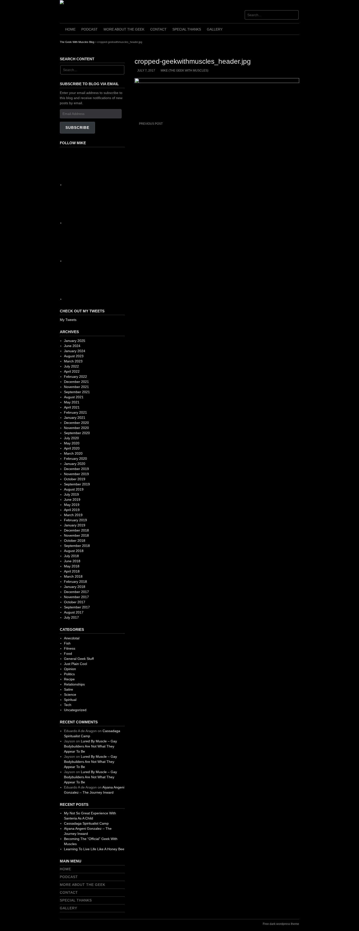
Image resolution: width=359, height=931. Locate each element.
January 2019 (74, 525)
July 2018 (71, 556)
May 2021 (71, 402)
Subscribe (77, 127)
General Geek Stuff (79, 659)
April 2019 (72, 510)
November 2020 (76, 428)
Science (70, 694)
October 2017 (74, 602)
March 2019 (73, 515)
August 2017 (74, 612)
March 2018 (73, 576)
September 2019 (77, 484)
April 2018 (72, 571)
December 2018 (76, 530)
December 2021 (76, 382)
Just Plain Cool (75, 664)
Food (68, 653)
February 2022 (75, 377)
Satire (68, 689)
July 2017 (71, 617)
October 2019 (74, 479)
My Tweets (68, 320)
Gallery (214, 29)
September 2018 (77, 546)
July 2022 (71, 366)
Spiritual (70, 700)
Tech (67, 705)
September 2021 (77, 392)
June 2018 (72, 561)
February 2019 (75, 520)
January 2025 (74, 341)
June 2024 (72, 346)
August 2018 (74, 551)
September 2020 (77, 433)
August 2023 (74, 356)
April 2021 (72, 407)
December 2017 (76, 592)
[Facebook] (100, 185)
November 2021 (76, 387)
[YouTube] (100, 299)
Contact (158, 29)
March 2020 (73, 453)
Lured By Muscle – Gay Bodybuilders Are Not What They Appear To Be (90, 746)
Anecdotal (71, 638)
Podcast (89, 29)
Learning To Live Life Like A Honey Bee (94, 849)
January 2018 (74, 587)
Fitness (69, 648)
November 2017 (76, 597)
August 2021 (74, 397)
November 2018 (76, 535)
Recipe (69, 679)
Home (70, 29)
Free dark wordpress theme (281, 924)
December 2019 (76, 469)
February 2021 (75, 412)
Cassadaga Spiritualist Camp (86, 823)
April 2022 (72, 371)
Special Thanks (186, 29)
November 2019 (76, 474)
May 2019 (71, 505)
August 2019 (74, 489)
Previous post (151, 123)
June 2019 (72, 499)
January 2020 (74, 464)
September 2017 (77, 607)
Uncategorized (75, 710)
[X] (100, 261)
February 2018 (75, 581)
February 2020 (75, 458)
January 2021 (74, 417)
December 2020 (76, 423)
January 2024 (74, 351)
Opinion (70, 669)
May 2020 (71, 443)
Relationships (74, 684)
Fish (67, 643)
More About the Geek (124, 29)
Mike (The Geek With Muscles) (184, 70)
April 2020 (72, 448)
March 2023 (73, 361)
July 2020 (71, 438)
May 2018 (71, 566)
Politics (69, 674)
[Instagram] (100, 223)
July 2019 (71, 494)
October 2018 (74, 540)
